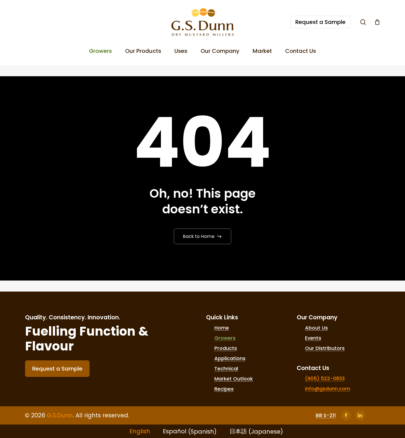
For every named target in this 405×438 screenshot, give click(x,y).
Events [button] (313, 338)
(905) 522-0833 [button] (325, 378)
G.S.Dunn (60, 415)
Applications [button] (229, 358)
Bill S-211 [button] (326, 415)
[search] (363, 22)
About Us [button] (316, 328)
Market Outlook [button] (233, 379)
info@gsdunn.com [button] (327, 388)
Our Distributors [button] (325, 348)
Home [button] (221, 328)
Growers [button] (225, 338)
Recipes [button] (224, 389)
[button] (202, 236)
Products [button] (225, 348)
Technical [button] (226, 368)
